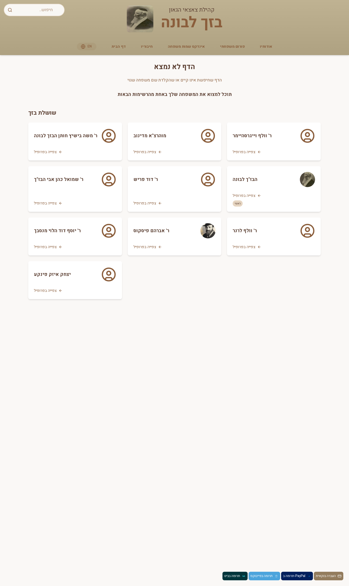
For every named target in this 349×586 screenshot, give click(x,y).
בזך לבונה (191, 23)
